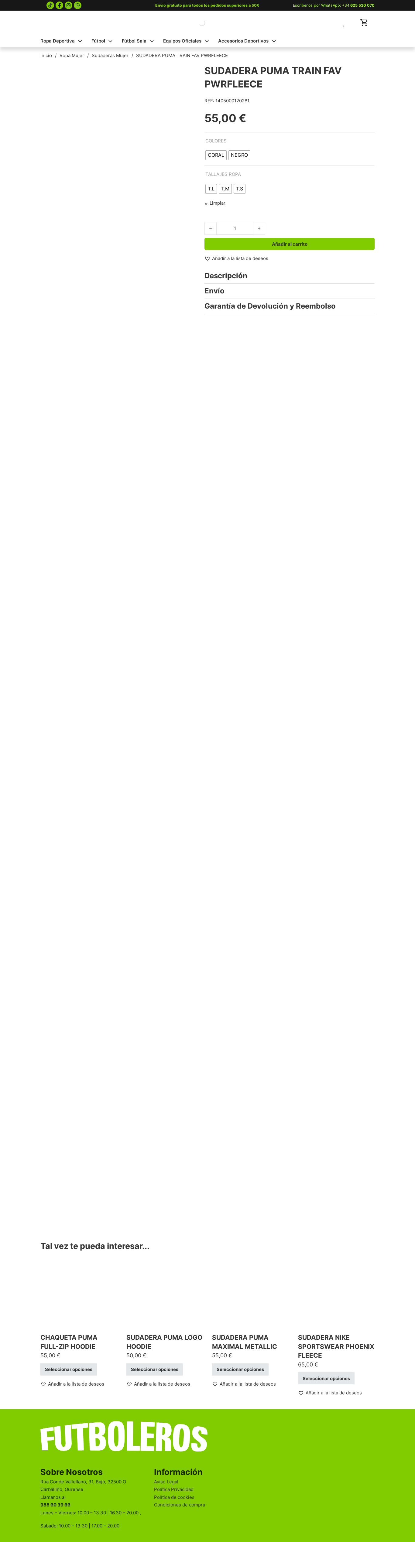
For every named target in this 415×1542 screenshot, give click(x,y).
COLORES (216, 141)
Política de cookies (174, 1497)
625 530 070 (362, 5)
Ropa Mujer (72, 55)
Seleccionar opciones (68, 1369)
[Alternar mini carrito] (364, 22)
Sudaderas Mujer (110, 55)
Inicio (46, 55)
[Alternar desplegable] (80, 41)
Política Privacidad (174, 1489)
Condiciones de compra (179, 1505)
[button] (236, 258)
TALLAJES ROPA (223, 174)
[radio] (216, 155)
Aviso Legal (166, 1482)
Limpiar (217, 203)
